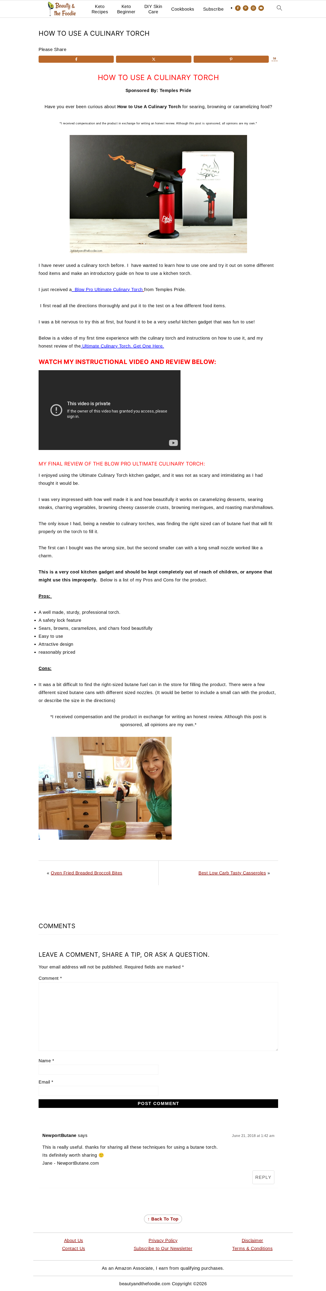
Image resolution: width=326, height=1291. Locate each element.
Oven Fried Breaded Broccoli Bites (86, 872)
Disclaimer (252, 1240)
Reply (263, 1177)
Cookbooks (182, 9)
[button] (48, 73)
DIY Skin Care (153, 9)
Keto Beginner (126, 9)
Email (46, 1082)
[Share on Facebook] (76, 59)
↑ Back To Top (163, 1219)
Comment (50, 978)
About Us (73, 1240)
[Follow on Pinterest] (245, 8)
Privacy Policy (163, 1240)
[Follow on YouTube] (261, 8)
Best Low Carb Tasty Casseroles (232, 872)
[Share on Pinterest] (231, 59)
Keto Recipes (100, 9)
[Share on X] (153, 59)
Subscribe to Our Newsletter (163, 1248)
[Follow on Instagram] (253, 8)
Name (46, 1060)
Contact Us (73, 1248)
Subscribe (213, 9)
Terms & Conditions (252, 1248)
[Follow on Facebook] (238, 8)
